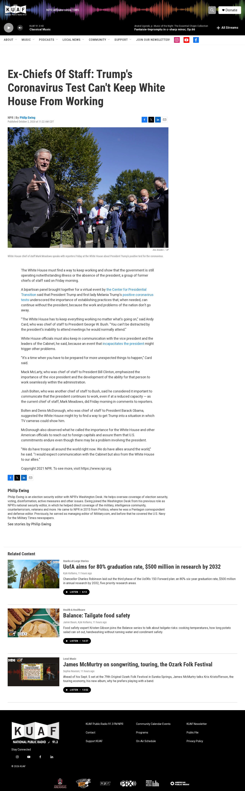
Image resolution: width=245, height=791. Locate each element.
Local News (72, 39)
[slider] (26, 28)
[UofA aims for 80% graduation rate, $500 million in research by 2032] (33, 574)
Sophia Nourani (71, 671)
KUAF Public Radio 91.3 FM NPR (104, 724)
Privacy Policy (195, 741)
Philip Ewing (27, 117)
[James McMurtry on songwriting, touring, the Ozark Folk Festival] (33, 671)
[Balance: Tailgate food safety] (33, 622)
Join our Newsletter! (153, 39)
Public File (192, 732)
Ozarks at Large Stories (76, 561)
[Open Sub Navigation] (16, 39)
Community (97, 39)
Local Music (69, 658)
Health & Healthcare (74, 609)
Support (121, 39)
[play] (9, 28)
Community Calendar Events (153, 724)
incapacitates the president (123, 344)
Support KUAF (94, 741)
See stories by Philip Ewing (29, 524)
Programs (142, 732)
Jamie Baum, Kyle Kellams (77, 622)
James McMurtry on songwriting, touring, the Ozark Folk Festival (137, 664)
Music (26, 39)
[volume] (20, 28)
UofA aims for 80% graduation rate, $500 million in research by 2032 (142, 566)
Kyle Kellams (70, 573)
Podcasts (46, 39)
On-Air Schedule (146, 741)
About (8, 39)
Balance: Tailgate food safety (96, 615)
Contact (90, 732)
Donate (231, 10)
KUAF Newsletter (197, 724)
